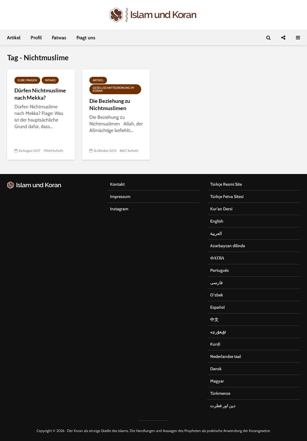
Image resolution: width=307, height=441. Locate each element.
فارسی (216, 282)
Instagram (119, 209)
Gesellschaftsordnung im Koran (113, 89)
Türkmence (220, 393)
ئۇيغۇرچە (218, 331)
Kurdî (215, 344)
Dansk (216, 368)
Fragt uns (85, 37)
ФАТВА (217, 258)
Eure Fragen (27, 80)
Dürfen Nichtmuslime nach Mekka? (40, 94)
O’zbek (216, 295)
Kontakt (117, 184)
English (216, 221)
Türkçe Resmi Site (226, 184)
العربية (216, 233)
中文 (214, 319)
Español (217, 307)
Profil (36, 37)
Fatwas (59, 37)
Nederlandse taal (225, 356)
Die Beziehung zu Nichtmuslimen (109, 104)
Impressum (120, 196)
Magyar (217, 381)
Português (219, 270)
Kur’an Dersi (221, 209)
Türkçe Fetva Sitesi (226, 196)
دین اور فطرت (222, 405)
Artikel (13, 37)
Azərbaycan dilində (227, 245)
